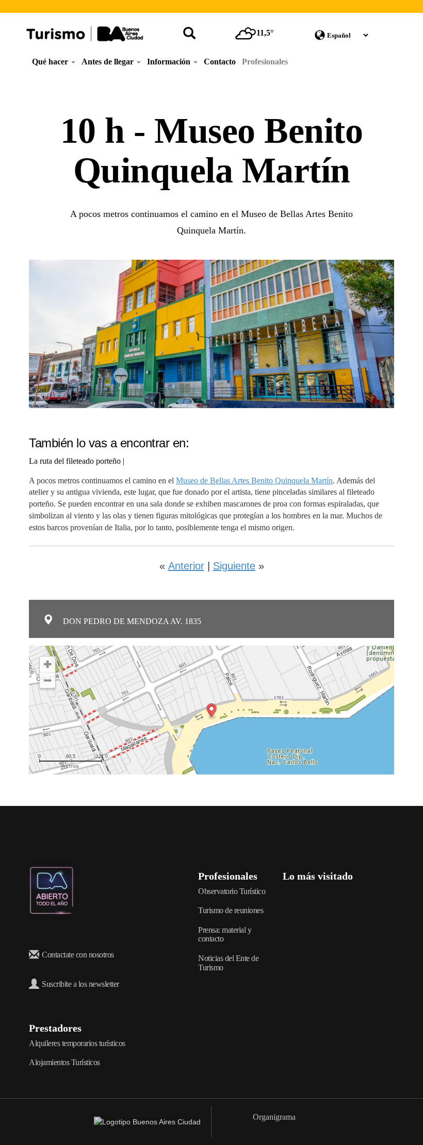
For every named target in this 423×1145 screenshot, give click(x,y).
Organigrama (274, 1117)
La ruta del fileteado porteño (75, 461)
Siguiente (234, 565)
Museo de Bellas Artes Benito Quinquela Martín (254, 480)
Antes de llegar (109, 61)
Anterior (186, 565)
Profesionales (265, 61)
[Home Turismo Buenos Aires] (84, 33)
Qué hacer (51, 61)
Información (169, 61)
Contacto (220, 61)
